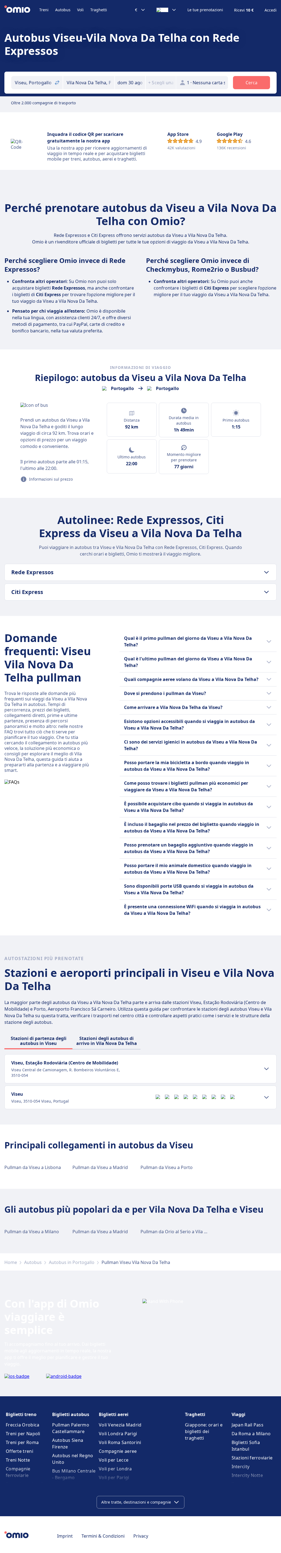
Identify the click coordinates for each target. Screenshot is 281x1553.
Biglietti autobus (70, 1414)
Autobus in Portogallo (71, 1262)
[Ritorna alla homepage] (21, 9)
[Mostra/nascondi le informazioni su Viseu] (266, 1097)
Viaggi (238, 1414)
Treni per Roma (22, 1442)
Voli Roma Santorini (120, 1442)
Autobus (63, 9)
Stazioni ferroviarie (252, 1458)
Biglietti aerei (113, 1414)
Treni (44, 9)
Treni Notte (18, 1460)
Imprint (65, 1536)
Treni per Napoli (23, 1434)
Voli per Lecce (113, 1460)
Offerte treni (19, 1451)
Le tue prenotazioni (205, 10)
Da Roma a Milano (251, 1434)
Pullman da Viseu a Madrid (100, 1167)
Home (10, 1262)
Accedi (271, 10)
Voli (80, 9)
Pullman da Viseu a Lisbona (32, 1167)
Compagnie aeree (118, 1451)
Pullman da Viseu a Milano (31, 1232)
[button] (130, 82)
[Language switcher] (166, 10)
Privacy (140, 1536)
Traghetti (98, 9)
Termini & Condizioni (103, 1536)
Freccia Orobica (23, 1425)
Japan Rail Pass (248, 1425)
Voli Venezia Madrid (120, 1425)
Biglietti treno (21, 1414)
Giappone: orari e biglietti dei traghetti (204, 1431)
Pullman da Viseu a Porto (166, 1167)
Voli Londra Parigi (118, 1434)
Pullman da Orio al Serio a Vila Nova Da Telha (187, 1232)
